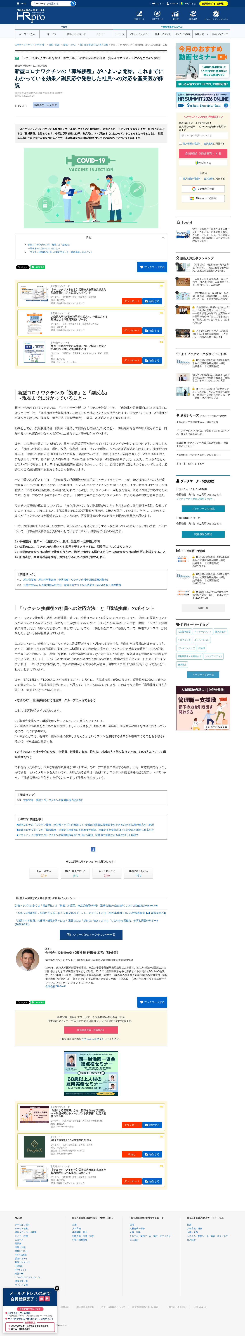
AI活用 (202, 648)
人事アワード (157, 19)
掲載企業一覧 (21, 1281)
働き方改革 (220, 631)
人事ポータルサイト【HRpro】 (30, 44)
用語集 (18, 1243)
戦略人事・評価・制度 (83, 1236)
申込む (132, 1154)
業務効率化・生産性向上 (189, 656)
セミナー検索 (21, 1236)
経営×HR (193, 19)
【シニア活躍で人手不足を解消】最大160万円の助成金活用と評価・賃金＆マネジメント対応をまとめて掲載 (90, 58)
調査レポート (201, 34)
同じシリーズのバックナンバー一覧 (91, 934)
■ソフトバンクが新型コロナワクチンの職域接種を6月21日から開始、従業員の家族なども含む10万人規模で (77, 835)
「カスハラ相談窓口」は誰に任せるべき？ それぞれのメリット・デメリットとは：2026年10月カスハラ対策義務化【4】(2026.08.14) (90, 913)
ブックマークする (154, 267)
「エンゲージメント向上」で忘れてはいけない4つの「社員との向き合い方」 (202, 432)
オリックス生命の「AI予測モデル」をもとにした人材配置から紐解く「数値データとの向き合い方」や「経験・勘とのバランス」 (211, 393)
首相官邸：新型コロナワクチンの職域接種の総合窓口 (53, 800)
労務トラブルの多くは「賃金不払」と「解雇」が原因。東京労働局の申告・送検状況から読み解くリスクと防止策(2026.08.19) (86, 905)
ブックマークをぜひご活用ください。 (196, 498)
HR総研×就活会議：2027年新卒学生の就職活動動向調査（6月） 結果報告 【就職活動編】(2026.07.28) (210, 579)
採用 (74, 1225)
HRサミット (139, 19)
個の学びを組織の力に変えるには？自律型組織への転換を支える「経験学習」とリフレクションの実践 (211, 377)
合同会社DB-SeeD (55, 986)
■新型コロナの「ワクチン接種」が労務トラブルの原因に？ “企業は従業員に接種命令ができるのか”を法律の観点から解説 (85, 824)
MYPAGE (174, 4)
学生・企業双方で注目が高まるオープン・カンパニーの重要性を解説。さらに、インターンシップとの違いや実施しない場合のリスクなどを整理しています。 (211, 234)
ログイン (160, 4)
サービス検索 (21, 1228)
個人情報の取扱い (192, 143)
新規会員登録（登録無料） (91, 1030)
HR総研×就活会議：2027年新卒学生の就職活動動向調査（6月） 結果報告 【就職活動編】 (210, 363)
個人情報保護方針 (85, 1307)
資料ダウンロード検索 (25, 1232)
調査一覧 (203, 607)
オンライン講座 (182, 34)
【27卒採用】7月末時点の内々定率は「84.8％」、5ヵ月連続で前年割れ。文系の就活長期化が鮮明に (210, 267)
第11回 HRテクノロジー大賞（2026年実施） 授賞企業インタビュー (202, 444)
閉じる (57, 1288)
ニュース (120, 34)
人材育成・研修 (137, 1228)
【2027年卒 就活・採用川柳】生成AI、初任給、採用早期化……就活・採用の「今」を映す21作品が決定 (211, 296)
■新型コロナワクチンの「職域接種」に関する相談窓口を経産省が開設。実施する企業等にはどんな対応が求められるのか (85, 829)
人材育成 (76, 1228)
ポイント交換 (21, 1285)
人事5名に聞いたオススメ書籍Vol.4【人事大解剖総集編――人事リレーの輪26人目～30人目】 (210, 333)
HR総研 (175, 19)
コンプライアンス (213, 656)
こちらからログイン (93, 1039)
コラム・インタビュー (140, 34)
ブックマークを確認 (203, 508)
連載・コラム (69, 44)
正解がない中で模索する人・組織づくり (197, 422)
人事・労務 (135, 1232)
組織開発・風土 (79, 1232)
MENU (23, 3)
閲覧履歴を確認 (203, 534)
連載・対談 (54, 44)
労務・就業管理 (79, 1240)
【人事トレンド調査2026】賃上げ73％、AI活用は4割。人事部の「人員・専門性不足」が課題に (210, 282)
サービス (51, 34)
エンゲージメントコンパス (216, 19)
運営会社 (65, 1307)
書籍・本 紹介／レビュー (190, 463)
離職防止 (182, 664)
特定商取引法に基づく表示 (145, 1307)
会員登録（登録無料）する (203, 153)
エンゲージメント (202, 631)
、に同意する (204, 143)
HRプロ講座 (21, 1255)
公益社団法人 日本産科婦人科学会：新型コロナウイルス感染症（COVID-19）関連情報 (72, 584)
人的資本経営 (184, 631)
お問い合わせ (199, 1307)
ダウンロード (131, 301)
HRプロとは (190, 4)
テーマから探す (22, 1225)
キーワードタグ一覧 (203, 674)
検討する (154, 301)
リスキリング (184, 640)
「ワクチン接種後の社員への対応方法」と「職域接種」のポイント (60, 252)
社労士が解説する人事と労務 (94, 44)
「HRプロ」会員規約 (176, 1307)
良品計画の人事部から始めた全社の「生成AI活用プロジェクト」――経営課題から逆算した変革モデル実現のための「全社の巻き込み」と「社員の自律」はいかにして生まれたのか (211, 315)
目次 (88, 237)
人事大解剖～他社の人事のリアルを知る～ (198, 455)
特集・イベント (163, 34)
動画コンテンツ (220, 34)
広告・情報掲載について (113, 1307)
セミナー (101, 34)
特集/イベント (21, 1251)
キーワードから (27, 34)
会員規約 (208, 143)
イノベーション (201, 640)
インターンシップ (186, 648)
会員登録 (214, 4)
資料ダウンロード (76, 34)
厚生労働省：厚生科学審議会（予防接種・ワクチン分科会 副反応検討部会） (66, 579)
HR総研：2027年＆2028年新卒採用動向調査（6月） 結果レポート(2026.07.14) (210, 594)
